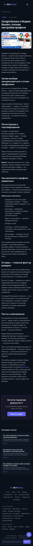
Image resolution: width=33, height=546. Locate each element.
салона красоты (7, 516)
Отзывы (17, 497)
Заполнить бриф (24, 494)
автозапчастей (18, 516)
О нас (8, 492)
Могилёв (5, 529)
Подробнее (18, 542)
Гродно (27, 527)
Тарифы (24, 492)
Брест (15, 527)
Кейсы (13, 492)
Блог (18, 492)
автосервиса (16, 509)
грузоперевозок (7, 520)
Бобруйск (12, 529)
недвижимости (26, 513)
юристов (24, 509)
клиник (4, 511)
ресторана (16, 513)
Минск (4, 527)
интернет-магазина (14, 511)
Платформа (16, 499)
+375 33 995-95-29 (24, 537)
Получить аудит (16, 414)
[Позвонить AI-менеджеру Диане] (29, 534)
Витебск (21, 527)
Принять (26, 541)
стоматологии (6, 509)
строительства (6, 513)
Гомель (10, 527)
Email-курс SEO (8, 497)
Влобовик (25, 367)
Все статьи (6, 12)
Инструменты (8, 494)
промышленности (8, 518)
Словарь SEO (26, 497)
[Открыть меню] (27, 4)
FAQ (15, 494)
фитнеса (17, 518)
